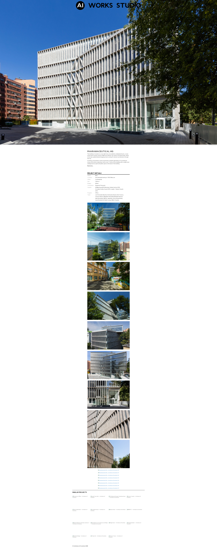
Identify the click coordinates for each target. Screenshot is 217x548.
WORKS (100, 6)
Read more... (90, 165)
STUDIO (128, 6)
